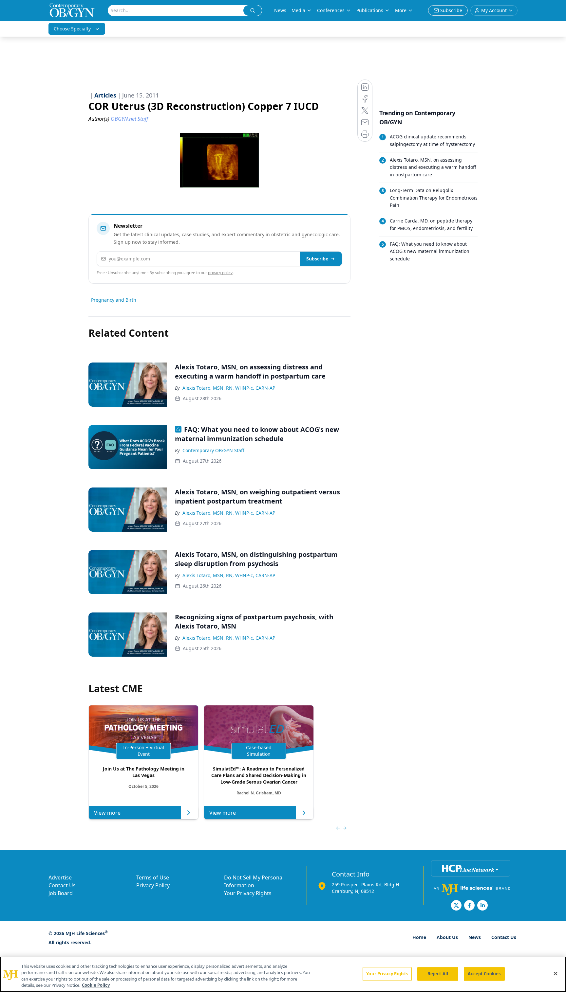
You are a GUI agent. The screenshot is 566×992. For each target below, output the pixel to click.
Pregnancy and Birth (113, 300)
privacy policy (220, 272)
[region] (283, 974)
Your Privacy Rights (248, 893)
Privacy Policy (153, 885)
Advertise (60, 877)
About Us (447, 937)
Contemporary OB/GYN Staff (213, 450)
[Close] (555, 973)
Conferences (331, 10)
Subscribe (317, 259)
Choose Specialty (72, 29)
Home (419, 937)
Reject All (437, 974)
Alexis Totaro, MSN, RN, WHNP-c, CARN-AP (228, 388)
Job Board (60, 893)
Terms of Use (152, 877)
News (280, 10)
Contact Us (62, 885)
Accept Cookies (484, 974)
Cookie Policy (96, 985)
